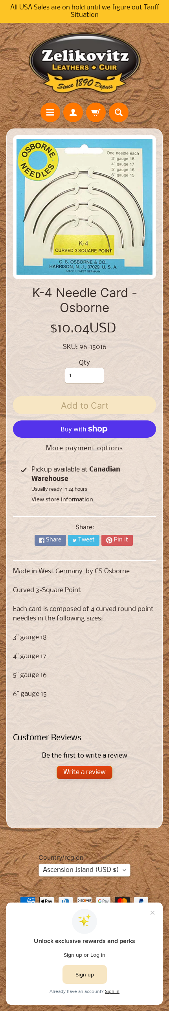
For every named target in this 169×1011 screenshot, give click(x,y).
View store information (62, 500)
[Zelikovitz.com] (84, 62)
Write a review (84, 772)
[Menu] (50, 112)
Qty (84, 363)
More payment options (84, 448)
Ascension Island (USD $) (81, 870)
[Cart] (96, 112)
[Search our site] (119, 112)
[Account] (73, 112)
